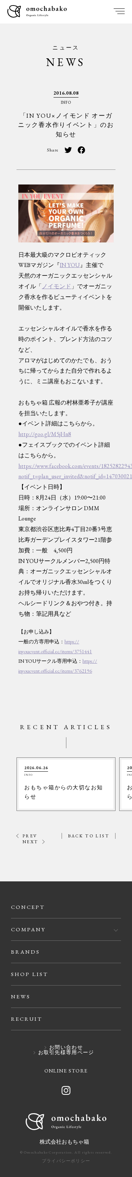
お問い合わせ (66, 1047)
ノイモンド (56, 286)
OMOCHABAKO (37, 12)
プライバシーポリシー (66, 1161)
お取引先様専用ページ (66, 1052)
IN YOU (70, 265)
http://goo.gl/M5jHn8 (44, 434)
